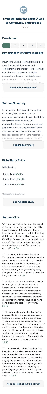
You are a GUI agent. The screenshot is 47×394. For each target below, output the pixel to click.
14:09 (16, 248)
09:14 (18, 174)
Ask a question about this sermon (23, 384)
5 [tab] (40, 45)
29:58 (5, 306)
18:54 (13, 375)
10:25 (20, 179)
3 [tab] (23, 45)
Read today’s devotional (23, 87)
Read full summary (23, 145)
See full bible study (23, 202)
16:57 (19, 184)
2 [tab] (14, 45)
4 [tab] (32, 45)
